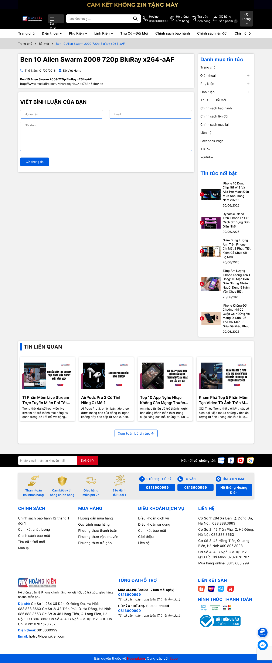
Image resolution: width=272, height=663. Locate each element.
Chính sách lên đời (212, 33)
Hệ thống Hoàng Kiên (233, 490)
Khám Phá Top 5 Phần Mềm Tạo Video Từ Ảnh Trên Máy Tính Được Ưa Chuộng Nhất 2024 (224, 400)
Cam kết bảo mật (152, 530)
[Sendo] (230, 588)
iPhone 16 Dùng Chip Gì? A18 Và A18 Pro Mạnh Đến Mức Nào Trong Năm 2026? (236, 191)
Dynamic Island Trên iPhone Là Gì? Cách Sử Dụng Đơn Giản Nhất (236, 220)
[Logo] (32, 18)
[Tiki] (221, 588)
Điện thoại (50, 33)
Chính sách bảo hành (172, 33)
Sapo (174, 658)
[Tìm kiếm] (135, 18)
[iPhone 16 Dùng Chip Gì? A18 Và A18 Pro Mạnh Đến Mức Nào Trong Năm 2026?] (211, 194)
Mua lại (24, 548)
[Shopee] (201, 588)
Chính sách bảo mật (34, 535)
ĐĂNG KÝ (87, 460)
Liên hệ (205, 133)
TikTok (205, 149)
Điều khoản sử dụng (154, 524)
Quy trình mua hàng (94, 524)
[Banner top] (136, 4)
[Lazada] (211, 588)
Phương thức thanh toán (97, 530)
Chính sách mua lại (214, 125)
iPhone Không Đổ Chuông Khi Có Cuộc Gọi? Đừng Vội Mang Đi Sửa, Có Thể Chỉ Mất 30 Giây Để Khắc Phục (236, 316)
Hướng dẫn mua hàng (95, 518)
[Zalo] (221, 460)
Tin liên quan (43, 347)
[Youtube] (240, 460)
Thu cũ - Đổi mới (31, 542)
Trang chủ (26, 33)
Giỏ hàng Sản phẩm (228, 19)
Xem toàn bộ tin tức (134, 433)
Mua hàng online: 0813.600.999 (223, 563)
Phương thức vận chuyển (98, 537)
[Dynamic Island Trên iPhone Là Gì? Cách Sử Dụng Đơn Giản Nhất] (211, 222)
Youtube (206, 157)
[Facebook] (231, 460)
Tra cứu (204, 19)
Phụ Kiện (77, 33)
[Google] (250, 460)
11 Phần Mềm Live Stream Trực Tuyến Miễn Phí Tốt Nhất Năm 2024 (45, 400)
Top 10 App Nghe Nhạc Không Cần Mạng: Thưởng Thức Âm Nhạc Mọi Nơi (163, 400)
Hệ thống (182, 19)
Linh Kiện (102, 33)
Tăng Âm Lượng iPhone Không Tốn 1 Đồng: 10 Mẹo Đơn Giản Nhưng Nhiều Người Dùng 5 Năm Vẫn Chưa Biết (236, 281)
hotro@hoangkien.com (47, 636)
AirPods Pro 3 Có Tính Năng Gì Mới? (101, 400)
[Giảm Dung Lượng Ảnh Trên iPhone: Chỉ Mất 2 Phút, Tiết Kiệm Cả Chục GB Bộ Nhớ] (211, 251)
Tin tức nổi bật (218, 173)
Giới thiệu (146, 537)
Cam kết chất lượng (34, 529)
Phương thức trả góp (95, 543)
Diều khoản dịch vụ (153, 518)
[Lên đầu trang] (263, 625)
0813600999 (157, 487)
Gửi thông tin (35, 161)
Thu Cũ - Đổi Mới (134, 33)
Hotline (158, 19)
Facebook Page (212, 141)
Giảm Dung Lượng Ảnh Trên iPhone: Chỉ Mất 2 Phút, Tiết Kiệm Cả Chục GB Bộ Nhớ (237, 248)
